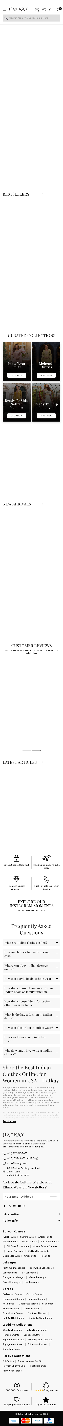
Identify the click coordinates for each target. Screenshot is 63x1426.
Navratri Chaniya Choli (14, 1365)
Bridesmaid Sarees (38, 1344)
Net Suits (45, 1255)
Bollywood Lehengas (41, 1267)
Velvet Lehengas (37, 1277)
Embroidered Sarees (13, 1299)
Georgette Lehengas (14, 1277)
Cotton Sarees (34, 1294)
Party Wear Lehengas (14, 1267)
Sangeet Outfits (32, 1334)
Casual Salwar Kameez (45, 1246)
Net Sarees (8, 1303)
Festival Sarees (38, 1365)
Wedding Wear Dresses (40, 1339)
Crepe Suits (30, 1255)
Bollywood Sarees (12, 1294)
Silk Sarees (47, 1303)
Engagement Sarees (13, 1344)
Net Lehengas (32, 1282)
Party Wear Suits (50, 1241)
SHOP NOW (17, 375)
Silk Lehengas (29, 1272)
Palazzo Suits (29, 1241)
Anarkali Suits (45, 1236)
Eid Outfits (8, 1361)
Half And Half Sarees (13, 1318)
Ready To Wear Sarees (40, 1318)
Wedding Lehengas (12, 1330)
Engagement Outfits (13, 1339)
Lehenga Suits (10, 1272)
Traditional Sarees (37, 1313)
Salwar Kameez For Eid (30, 1361)
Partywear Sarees (12, 1370)
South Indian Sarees (13, 1313)
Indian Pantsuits (15, 1251)
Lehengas (10, 1262)
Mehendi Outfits (11, 1334)
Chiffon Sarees (31, 1308)
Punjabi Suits (9, 1236)
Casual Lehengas (11, 1282)
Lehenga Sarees (36, 1299)
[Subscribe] (54, 1196)
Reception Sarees (12, 1349)
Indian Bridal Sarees (37, 1330)
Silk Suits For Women (18, 1246)
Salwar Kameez (14, 1231)
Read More (9, 1121)
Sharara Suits (27, 1236)
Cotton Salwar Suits (38, 1251)
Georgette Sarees (28, 1303)
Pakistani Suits (10, 1241)
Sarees (8, 1288)
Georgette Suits (11, 1255)
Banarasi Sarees (11, 1308)
